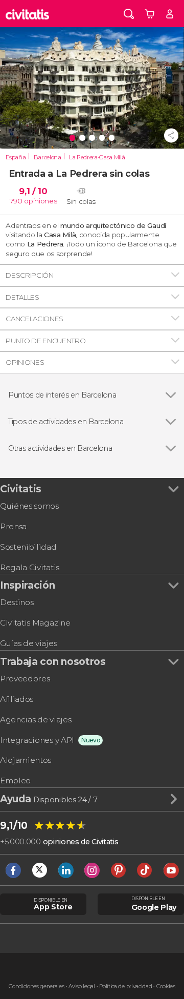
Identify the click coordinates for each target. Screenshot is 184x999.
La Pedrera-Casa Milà (97, 157)
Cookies (165, 986)
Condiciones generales (36, 986)
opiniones (40, 201)
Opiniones (25, 362)
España (16, 157)
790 (16, 201)
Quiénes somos (29, 506)
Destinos (16, 602)
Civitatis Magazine (35, 623)
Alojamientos (25, 760)
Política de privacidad (125, 986)
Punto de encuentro (45, 341)
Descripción (29, 275)
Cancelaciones (34, 319)
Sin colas (81, 201)
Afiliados (16, 699)
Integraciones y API (37, 740)
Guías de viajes (28, 643)
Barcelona (47, 157)
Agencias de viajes (35, 719)
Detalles (22, 297)
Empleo (15, 780)
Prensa (13, 526)
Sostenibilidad (28, 547)
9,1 (33, 191)
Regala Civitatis (29, 567)
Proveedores (25, 678)
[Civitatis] (27, 13)
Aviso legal (81, 986)
